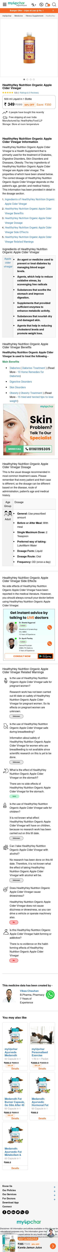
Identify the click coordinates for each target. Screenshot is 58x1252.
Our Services (9, 1194)
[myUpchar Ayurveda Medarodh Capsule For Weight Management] (15, 1034)
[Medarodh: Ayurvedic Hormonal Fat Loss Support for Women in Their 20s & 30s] (42, 1084)
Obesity (14, 393)
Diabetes (15, 368)
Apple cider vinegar (8, 262)
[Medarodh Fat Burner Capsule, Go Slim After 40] (15, 1084)
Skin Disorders (18, 387)
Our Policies (9, 1190)
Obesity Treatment (31, 393)
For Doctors (8, 1198)
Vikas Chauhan (29, 991)
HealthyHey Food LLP (31, 120)
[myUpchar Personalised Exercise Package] (42, 1034)
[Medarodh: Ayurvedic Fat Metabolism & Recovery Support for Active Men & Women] (15, 1134)
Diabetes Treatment (33, 368)
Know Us (7, 1186)
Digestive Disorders (21, 381)
